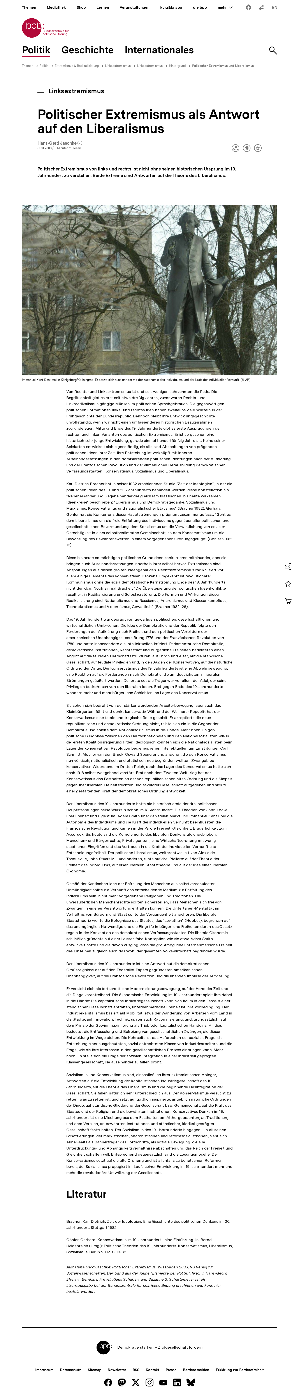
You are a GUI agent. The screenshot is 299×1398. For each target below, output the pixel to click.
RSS (136, 1370)
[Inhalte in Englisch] (274, 8)
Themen (27, 66)
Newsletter (117, 1370)
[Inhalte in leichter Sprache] (248, 8)
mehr (225, 7)
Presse (171, 1370)
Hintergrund (177, 66)
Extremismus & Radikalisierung (77, 66)
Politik (44, 66)
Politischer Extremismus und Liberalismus (223, 66)
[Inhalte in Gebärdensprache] (261, 8)
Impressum (44, 1370)
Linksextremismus (118, 66)
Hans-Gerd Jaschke (59, 143)
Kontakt (152, 1370)
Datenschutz (70, 1370)
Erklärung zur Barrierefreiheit (240, 1370)
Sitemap (94, 1370)
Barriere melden (196, 1370)
